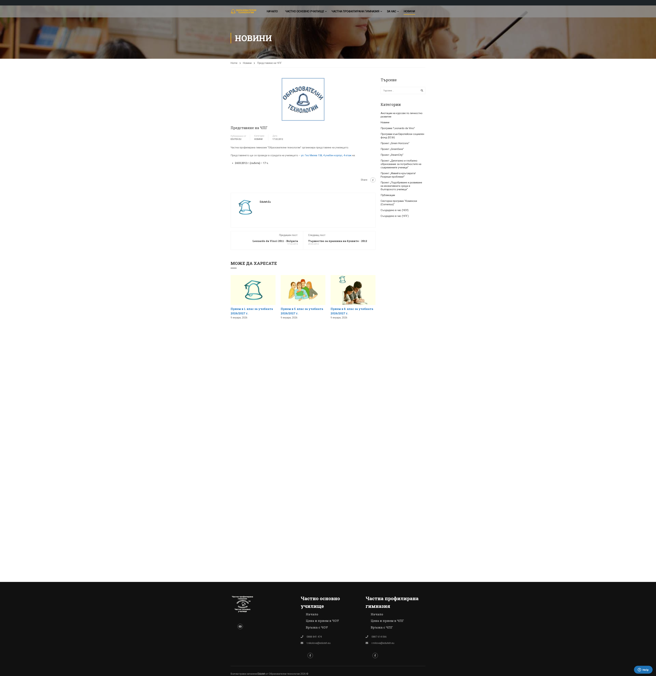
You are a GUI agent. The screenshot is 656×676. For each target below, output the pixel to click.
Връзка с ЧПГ (382, 627)
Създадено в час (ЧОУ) (394, 210)
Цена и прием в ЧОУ (322, 621)
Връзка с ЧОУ (317, 627)
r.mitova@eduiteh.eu (383, 643)
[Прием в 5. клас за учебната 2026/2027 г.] (303, 289)
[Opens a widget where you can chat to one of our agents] (643, 670)
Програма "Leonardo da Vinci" (398, 128)
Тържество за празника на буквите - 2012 (337, 241)
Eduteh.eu (236, 139)
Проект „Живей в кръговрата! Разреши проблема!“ (398, 175)
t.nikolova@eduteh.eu (319, 643)
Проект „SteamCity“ (392, 154)
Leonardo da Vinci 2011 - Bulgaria (275, 241)
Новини (409, 11)
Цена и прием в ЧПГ (387, 621)
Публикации (388, 195)
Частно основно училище (304, 11)
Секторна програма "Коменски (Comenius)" (399, 202)
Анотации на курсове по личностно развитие (401, 115)
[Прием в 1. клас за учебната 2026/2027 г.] (253, 289)
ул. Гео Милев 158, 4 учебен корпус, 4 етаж (326, 155)
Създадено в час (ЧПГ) (395, 216)
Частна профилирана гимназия (355, 11)
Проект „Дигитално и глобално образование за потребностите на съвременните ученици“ (401, 164)
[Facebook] (372, 180)
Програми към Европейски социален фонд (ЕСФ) (402, 136)
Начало (272, 11)
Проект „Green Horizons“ (395, 143)
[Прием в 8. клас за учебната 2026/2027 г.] (353, 289)
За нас (391, 11)
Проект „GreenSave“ (392, 149)
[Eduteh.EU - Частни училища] (244, 11)
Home (234, 63)
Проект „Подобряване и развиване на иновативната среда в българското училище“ (401, 186)
